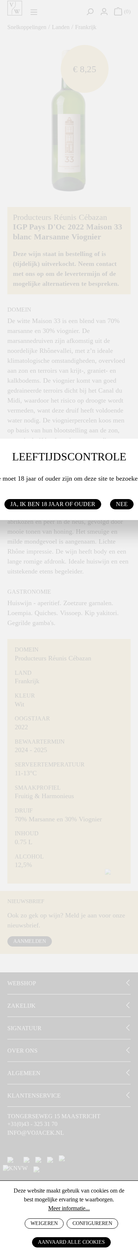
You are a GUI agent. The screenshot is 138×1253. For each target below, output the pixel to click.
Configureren (92, 1223)
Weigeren (44, 1223)
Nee (122, 504)
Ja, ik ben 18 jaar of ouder (52, 504)
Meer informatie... (69, 1208)
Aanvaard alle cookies (71, 1242)
